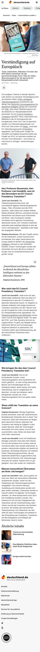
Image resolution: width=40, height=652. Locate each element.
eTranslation (27, 129)
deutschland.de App (9, 600)
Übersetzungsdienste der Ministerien (16, 315)
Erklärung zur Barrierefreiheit (12, 614)
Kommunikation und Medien (28, 15)
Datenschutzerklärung (10, 591)
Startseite (6, 15)
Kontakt (4, 586)
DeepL (26, 126)
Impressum (5, 596)
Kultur (14, 15)
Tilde (7, 109)
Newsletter (5, 605)
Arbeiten (15, 8)
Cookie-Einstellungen (9, 618)
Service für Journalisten (10, 609)
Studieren (27, 8)
